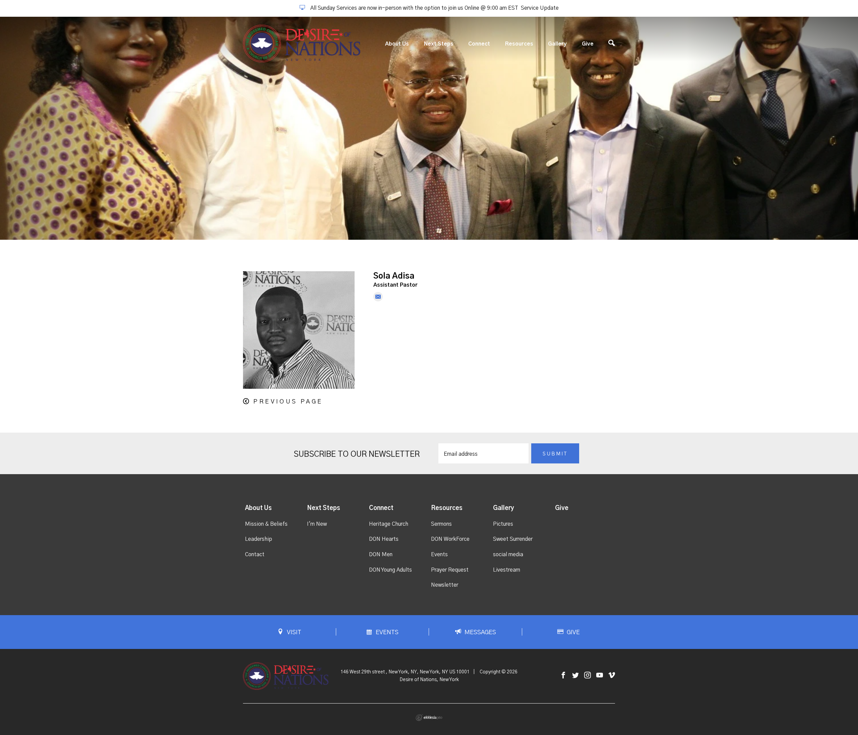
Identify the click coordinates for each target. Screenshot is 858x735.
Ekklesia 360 (429, 717)
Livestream (506, 570)
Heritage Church (388, 524)
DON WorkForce (450, 539)
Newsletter (444, 585)
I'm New (317, 524)
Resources (519, 44)
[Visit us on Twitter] (575, 675)
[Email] (378, 296)
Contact (254, 554)
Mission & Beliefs (266, 524)
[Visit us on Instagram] (587, 675)
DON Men (380, 554)
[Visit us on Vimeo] (611, 675)
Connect (479, 44)
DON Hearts (384, 539)
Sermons (441, 524)
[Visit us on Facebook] (563, 675)
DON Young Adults (390, 570)
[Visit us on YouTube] (599, 675)
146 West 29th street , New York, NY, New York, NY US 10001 (405, 672)
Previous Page (288, 402)
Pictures (503, 524)
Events (439, 554)
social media (508, 554)
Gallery (557, 44)
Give (588, 44)
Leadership (258, 539)
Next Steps (438, 44)
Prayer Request (450, 570)
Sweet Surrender (513, 539)
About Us (397, 44)
